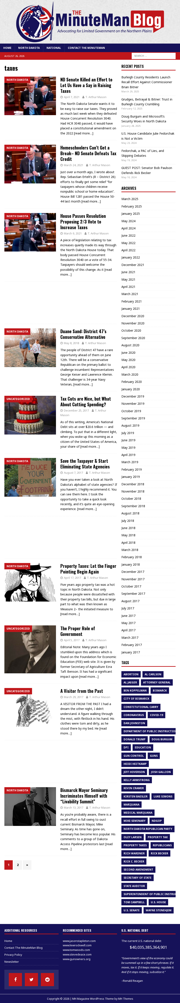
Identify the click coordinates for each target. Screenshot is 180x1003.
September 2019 (133, 418)
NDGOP (157, 821)
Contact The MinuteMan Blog (23, 948)
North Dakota (29, 48)
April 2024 (128, 228)
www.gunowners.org (76, 959)
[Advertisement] (60, 302)
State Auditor (134, 886)
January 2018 (130, 564)
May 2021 (128, 279)
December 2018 (132, 484)
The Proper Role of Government (77, 631)
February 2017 (131, 645)
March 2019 (129, 462)
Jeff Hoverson (134, 772)
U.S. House (158, 902)
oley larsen (133, 837)
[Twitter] (31, 979)
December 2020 (132, 316)
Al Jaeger (130, 682)
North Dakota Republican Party (148, 829)
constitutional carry (141, 707)
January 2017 (130, 652)
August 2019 (130, 425)
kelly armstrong (137, 780)
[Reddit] (47, 979)
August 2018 (130, 513)
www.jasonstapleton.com (79, 941)
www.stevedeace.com (77, 954)
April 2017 (128, 630)
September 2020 (133, 338)
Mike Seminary (135, 821)
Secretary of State (137, 878)
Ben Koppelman (135, 690)
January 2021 (130, 308)
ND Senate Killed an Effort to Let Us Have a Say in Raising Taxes (86, 85)
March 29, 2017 (73, 697)
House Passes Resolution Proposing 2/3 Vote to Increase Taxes (83, 222)
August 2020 (130, 345)
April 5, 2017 (71, 640)
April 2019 (128, 455)
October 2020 (131, 330)
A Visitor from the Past (81, 691)
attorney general (157, 682)
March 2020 (129, 374)
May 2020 (128, 360)
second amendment (138, 869)
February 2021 (131, 301)
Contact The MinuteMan (86, 48)
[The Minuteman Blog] (90, 41)
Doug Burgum (162, 739)
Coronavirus (134, 715)
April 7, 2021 (71, 97)
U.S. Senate (132, 910)
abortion (131, 674)
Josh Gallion (161, 772)
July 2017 (127, 608)
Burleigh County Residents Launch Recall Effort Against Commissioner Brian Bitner (146, 82)
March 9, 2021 (73, 233)
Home (7, 48)
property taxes (135, 845)
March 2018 (129, 550)
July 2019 (127, 433)
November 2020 (132, 323)
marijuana (131, 804)
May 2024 (128, 221)
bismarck (160, 690)
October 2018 (131, 498)
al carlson (153, 674)
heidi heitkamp (135, 764)
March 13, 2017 (73, 807)
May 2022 (128, 243)
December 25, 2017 (76, 410)
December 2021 (132, 265)
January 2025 (130, 213)
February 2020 (131, 382)
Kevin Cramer (134, 788)
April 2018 (128, 542)
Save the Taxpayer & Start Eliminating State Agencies (85, 464)
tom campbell (134, 902)
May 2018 (128, 535)
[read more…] (83, 133)
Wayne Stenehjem (158, 910)
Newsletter (11, 962)
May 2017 (128, 623)
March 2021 (129, 294)
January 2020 (130, 389)
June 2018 (128, 528)
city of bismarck (136, 698)
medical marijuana (138, 813)
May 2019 (128, 447)
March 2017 (129, 637)
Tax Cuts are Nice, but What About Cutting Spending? (85, 401)
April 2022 (128, 250)
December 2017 (132, 572)
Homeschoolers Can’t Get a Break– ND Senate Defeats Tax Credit (88, 153)
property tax (158, 837)
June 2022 (128, 235)
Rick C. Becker (134, 861)
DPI (126, 747)
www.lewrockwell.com (77, 945)
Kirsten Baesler (136, 796)
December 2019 (132, 396)
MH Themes (125, 999)
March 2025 (129, 199)
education (143, 747)
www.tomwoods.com (76, 950)
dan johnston (134, 723)
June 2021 (128, 272)
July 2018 (127, 521)
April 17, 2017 (72, 578)
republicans (162, 845)
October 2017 (131, 586)
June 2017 (128, 616)
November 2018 (132, 491)
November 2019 (132, 403)
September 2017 (133, 593)
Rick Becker (159, 853)
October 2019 (131, 411)
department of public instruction (150, 731)
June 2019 (128, 440)
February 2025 (131, 206)
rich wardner (134, 853)
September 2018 (133, 506)
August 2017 (130, 601)
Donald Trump (135, 739)
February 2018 (131, 557)
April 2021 (128, 287)
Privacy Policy (13, 955)
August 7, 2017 (73, 473)
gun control (134, 756)
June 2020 (128, 352)
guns (154, 756)
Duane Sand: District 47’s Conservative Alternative (83, 334)
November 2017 (132, 579)
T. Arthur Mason (95, 97)
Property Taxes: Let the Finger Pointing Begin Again (88, 569)
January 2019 (130, 477)
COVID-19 (156, 715)
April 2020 (128, 367)
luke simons (163, 796)
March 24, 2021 (73, 165)
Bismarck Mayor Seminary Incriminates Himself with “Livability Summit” (84, 796)
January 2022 (130, 257)
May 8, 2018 (71, 343)
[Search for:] (154, 55)
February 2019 (131, 469)
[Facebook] (15, 979)
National (54, 48)
